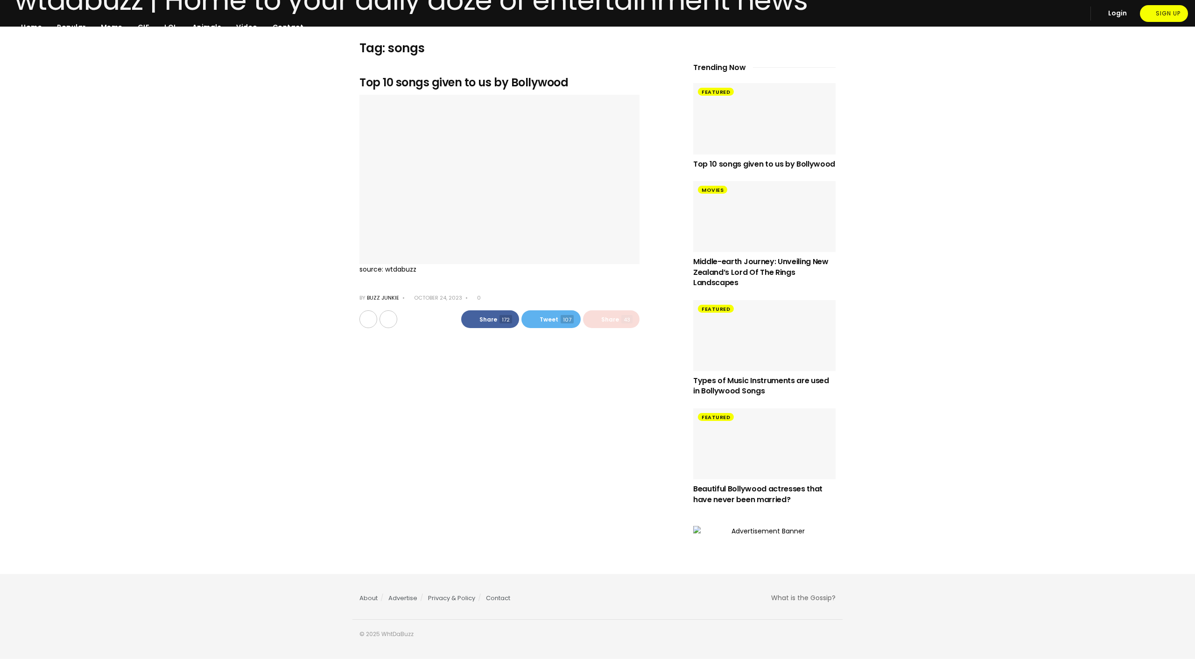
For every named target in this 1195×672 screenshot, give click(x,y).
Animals (207, 27)
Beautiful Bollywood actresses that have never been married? (757, 493)
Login (1117, 13)
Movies (713, 190)
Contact (288, 27)
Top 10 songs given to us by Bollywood (463, 82)
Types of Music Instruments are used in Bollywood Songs (761, 385)
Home (31, 27)
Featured (716, 92)
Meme (112, 27)
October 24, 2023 (437, 297)
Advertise (402, 598)
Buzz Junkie (383, 297)
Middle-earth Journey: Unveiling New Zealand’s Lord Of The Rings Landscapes (761, 272)
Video (247, 27)
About (368, 598)
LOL (170, 27)
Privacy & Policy (451, 598)
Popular (71, 27)
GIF (144, 27)
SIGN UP (1167, 13)
